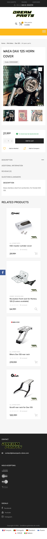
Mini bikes (10, 43)
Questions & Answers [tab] (11, 177)
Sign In (23, 5)
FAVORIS (24, 2)
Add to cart (30, 141)
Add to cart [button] (36, 253)
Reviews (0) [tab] (7, 171)
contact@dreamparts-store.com (17, 453)
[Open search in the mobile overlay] (16, 24)
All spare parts (15, 243)
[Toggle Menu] (44, 32)
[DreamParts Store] (23, 17)
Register (30, 5)
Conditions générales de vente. (30, 525)
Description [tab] (7, 160)
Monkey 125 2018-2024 (16, 296)
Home (3, 43)
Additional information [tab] (12, 166)
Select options (36, 309)
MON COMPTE (11, 2)
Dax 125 (17, 43)
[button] (40, 69)
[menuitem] (7, 530)
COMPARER (36, 2)
